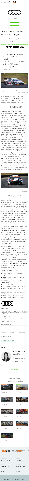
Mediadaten (5, 466)
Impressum (22, 479)
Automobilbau (15, 327)
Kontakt (19, 472)
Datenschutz (7, 479)
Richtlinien (13, 479)
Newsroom (14, 24)
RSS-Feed (16, 471)
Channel (19, 460)
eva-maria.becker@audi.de (19, 358)
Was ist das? (5, 460)
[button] (7, 47)
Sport (5, 51)
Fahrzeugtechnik (21, 332)
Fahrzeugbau (12, 332)
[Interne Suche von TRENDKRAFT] (9, 2)
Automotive (4, 332)
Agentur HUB (20, 466)
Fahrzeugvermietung (6, 336)
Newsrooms (5, 472)
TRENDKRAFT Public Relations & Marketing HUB (14, 2)
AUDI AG (4, 392)
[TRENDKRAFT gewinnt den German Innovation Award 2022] (19, 451)
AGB (18, 479)
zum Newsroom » (14, 369)
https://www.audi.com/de (7, 340)
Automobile (23, 327)
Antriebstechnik (5, 327)
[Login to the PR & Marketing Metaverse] (27, 2)
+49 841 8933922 (18, 361)
